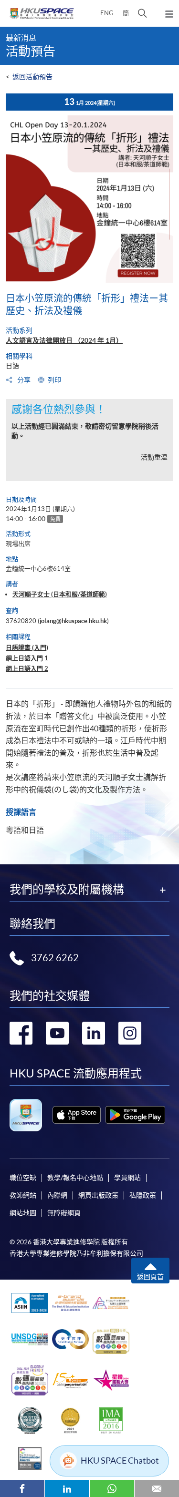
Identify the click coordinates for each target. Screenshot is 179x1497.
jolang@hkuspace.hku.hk (73, 621)
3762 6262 (55, 958)
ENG (107, 13)
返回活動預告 (32, 77)
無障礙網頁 (64, 1213)
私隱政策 (142, 1195)
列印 (54, 380)
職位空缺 (23, 1177)
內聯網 (57, 1195)
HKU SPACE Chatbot (120, 1461)
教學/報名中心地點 (75, 1177)
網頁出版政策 (98, 1195)
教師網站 (23, 1195)
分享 (23, 380)
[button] (142, 13)
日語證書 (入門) (27, 647)
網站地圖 (23, 1213)
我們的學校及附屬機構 (67, 889)
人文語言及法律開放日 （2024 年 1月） (64, 340)
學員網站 (127, 1177)
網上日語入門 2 (27, 668)
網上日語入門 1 (27, 658)
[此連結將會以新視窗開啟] (77, 1115)
